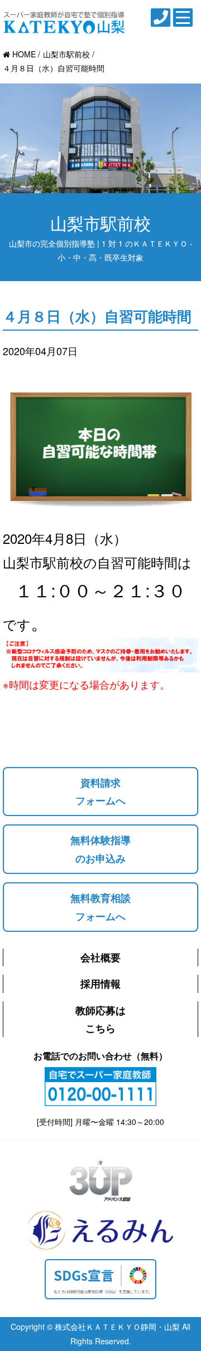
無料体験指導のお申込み (100, 849)
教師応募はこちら (100, 1019)
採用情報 (100, 983)
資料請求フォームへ (100, 791)
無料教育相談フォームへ (100, 907)
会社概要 (100, 957)
